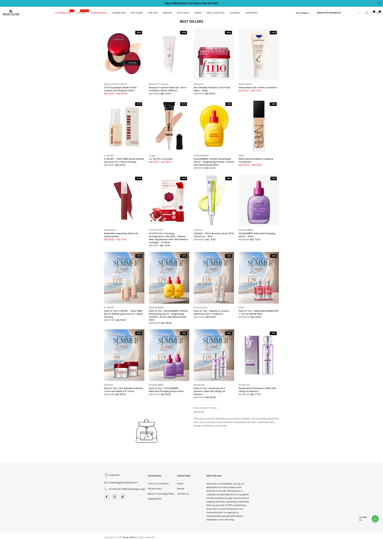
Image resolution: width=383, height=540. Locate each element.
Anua (241, 307)
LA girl (152, 155)
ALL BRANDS (235, 13)
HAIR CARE (153, 13)
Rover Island (200, 307)
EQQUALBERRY (201, 155)
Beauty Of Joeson (158, 84)
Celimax (198, 229)
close (3, 3)
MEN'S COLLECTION (215, 13)
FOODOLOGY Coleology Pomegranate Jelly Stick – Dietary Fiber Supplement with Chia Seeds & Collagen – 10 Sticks (168, 238)
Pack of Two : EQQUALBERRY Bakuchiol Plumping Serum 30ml (166, 390)
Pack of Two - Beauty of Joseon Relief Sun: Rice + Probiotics (211, 312)
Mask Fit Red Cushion (115, 84)
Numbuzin (199, 384)
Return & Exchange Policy (161, 493)
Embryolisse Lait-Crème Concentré (258, 87)
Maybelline (110, 229)
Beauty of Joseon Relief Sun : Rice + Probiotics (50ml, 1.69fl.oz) (168, 89)
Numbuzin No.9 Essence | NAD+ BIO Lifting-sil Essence (257, 390)
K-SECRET (109, 155)
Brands (180, 488)
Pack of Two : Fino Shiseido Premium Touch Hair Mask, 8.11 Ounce (123, 390)
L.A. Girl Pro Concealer (161, 158)
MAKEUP (198, 13)
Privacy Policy (155, 488)
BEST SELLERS (137, 13)
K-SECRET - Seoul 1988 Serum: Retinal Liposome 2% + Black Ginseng (124, 160)
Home (180, 483)
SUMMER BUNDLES (99, 13)
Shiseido (198, 84)
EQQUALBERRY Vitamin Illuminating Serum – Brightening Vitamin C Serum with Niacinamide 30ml (214, 161)
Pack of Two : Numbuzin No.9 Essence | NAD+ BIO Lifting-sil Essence (209, 391)
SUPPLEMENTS (251, 13)
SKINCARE (167, 13)
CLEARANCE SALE (64, 12)
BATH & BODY (183, 13)
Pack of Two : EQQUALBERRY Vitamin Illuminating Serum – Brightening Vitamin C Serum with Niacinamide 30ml (168, 315)
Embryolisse (245, 84)
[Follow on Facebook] (106, 496)
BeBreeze (82, 12)
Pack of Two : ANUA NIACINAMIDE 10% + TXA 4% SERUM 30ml (259, 312)
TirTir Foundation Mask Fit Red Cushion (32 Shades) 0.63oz (120, 89)
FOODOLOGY (156, 229)
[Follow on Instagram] (114, 496)
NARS (241, 155)
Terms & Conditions (158, 483)
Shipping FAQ (155, 498)
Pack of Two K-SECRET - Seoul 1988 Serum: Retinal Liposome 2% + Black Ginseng (123, 313)
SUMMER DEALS (119, 13)
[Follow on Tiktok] (122, 496)
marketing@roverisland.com (123, 482)
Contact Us (183, 493)
